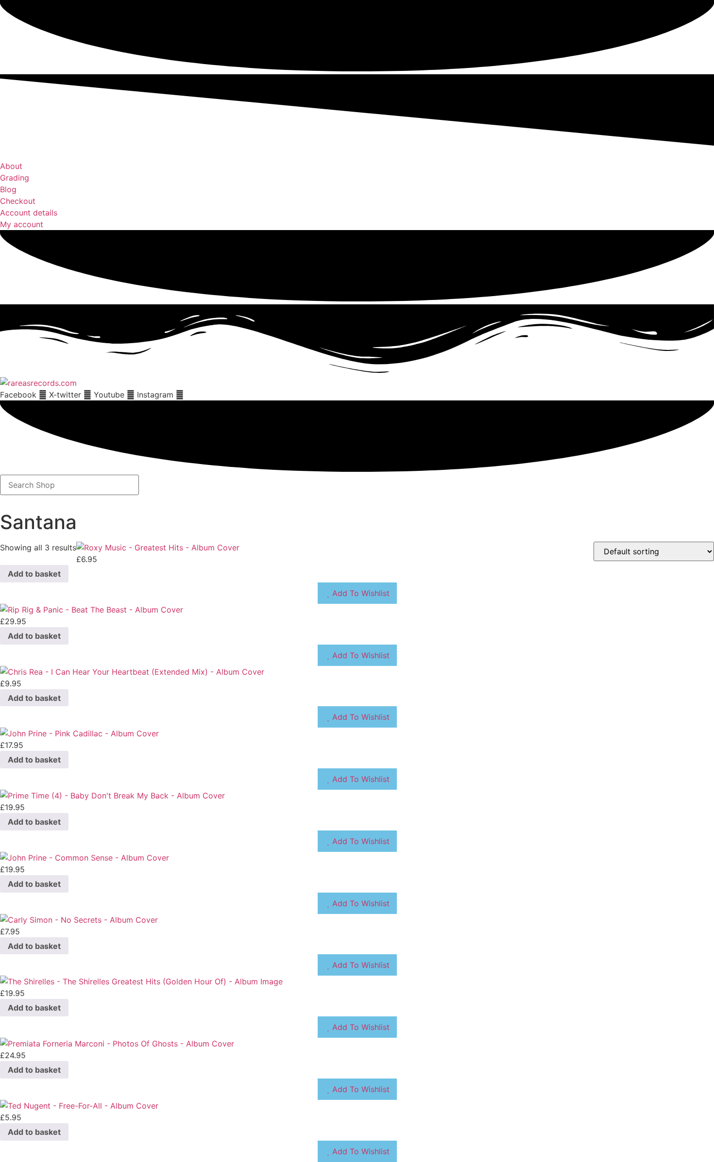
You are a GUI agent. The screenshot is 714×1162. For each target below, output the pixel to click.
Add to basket (34, 574)
